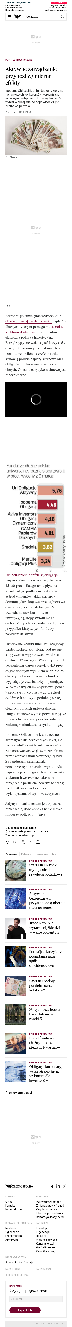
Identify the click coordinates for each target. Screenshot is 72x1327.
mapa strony (12, 1269)
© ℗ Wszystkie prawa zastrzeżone (26, 831)
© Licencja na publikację (20, 827)
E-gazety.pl (43, 1232)
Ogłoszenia (12, 1232)
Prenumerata (13, 1235)
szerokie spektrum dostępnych (34, 329)
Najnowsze (42, 854)
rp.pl (8, 306)
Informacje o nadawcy (49, 1213)
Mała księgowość (46, 1239)
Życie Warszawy (46, 1251)
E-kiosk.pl (41, 1228)
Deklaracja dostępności (50, 1217)
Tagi (54, 854)
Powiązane (11, 854)
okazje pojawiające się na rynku (28, 321)
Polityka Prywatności (48, 1201)
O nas (8, 1201)
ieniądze (32, 17)
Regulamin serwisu (47, 1209)
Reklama (10, 1228)
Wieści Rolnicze (45, 1247)
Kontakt (10, 1205)
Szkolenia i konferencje (19, 1262)
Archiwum (11, 1239)
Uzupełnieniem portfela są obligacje (31, 574)
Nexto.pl (41, 1235)
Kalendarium (43, 1269)
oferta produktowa (17, 1275)
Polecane (26, 854)
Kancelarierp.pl (45, 1243)
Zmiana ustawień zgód (50, 1205)
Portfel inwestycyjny (18, 60)
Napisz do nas (13, 1209)
